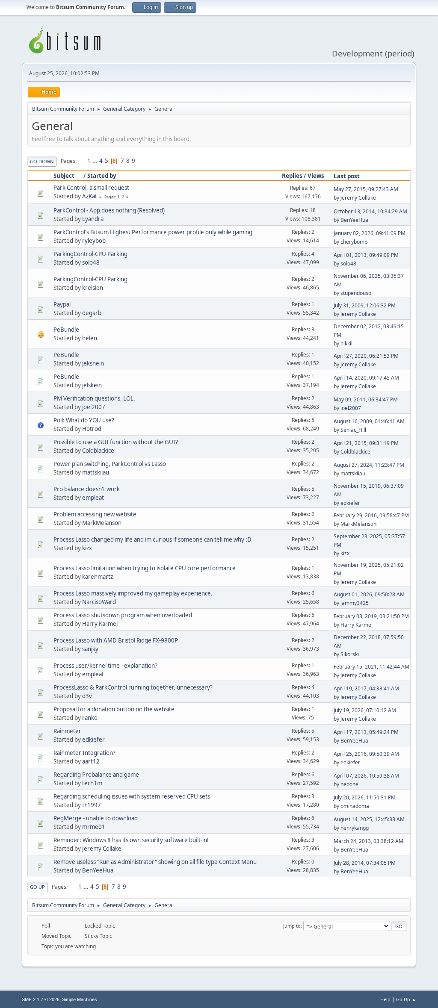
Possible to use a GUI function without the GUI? (115, 442)
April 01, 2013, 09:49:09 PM (366, 255)
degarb (91, 313)
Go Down (42, 161)
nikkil (346, 343)
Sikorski (349, 654)
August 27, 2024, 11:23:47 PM (369, 465)
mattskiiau (95, 472)
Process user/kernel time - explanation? (105, 665)
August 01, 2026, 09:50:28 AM (369, 594)
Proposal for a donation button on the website (114, 709)
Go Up (37, 887)
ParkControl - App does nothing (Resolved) (109, 210)
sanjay (90, 649)
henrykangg (354, 827)
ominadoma (354, 806)
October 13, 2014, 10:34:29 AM (370, 211)
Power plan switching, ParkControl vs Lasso (109, 464)
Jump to (292, 926)
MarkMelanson (101, 523)
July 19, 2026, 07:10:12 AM (365, 710)
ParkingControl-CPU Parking (90, 254)
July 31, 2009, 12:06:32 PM (365, 305)
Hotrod (91, 429)
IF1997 (91, 805)
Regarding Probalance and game (96, 774)
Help (385, 999)
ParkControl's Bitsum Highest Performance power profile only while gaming (152, 232)
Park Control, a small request (91, 188)
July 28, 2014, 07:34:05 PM (365, 863)
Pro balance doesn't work (86, 489)
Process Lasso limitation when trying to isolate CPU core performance (144, 568)
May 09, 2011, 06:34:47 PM (366, 399)
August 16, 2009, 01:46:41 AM (369, 421)
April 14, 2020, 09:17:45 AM (366, 377)
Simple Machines (79, 999)
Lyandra (93, 219)
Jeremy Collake (358, 197)
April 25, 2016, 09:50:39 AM (366, 753)
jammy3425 (354, 603)
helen (89, 338)
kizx (87, 548)
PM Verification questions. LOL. (94, 398)
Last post (347, 176)
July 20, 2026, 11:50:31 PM (365, 797)
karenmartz (97, 577)
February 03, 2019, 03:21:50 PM (371, 616)
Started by (101, 176)
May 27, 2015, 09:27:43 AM (366, 189)
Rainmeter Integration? (84, 753)
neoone (349, 784)
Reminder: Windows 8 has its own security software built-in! (131, 840)
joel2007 (93, 407)
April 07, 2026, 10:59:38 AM (366, 775)
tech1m (92, 783)
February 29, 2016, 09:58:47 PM (371, 515)
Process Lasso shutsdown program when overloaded (122, 615)
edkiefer (350, 503)
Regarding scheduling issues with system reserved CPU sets (131, 796)
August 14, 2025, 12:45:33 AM (369, 819)
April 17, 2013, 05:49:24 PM (366, 732)
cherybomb (353, 241)
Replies (292, 176)
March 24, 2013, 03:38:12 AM (368, 841)
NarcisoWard (99, 602)
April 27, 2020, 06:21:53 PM (366, 356)
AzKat (89, 196)
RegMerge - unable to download (95, 818)
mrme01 (93, 827)
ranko (90, 718)
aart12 (91, 761)
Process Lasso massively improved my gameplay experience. (133, 593)
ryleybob (94, 241)
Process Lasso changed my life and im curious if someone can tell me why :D (152, 539)
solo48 (91, 262)
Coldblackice (98, 450)
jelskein (92, 385)
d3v (87, 696)
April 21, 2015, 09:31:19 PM (366, 443)
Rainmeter (67, 731)
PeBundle (66, 329)
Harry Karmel (100, 624)
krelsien (92, 288)
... (95, 161)
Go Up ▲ (406, 999)
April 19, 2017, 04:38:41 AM (366, 688)
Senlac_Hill (353, 429)
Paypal (62, 304)
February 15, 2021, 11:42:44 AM (371, 666)
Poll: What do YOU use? (83, 420)
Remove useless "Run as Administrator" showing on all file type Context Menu (155, 862)
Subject (63, 176)
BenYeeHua (354, 220)
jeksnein (93, 363)
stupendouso (355, 293)
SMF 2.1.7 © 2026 (40, 999)
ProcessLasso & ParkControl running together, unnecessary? (133, 687)
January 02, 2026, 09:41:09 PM (369, 233)
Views (316, 176)
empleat (93, 497)
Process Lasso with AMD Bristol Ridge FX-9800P (115, 640)
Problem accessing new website (94, 514)
